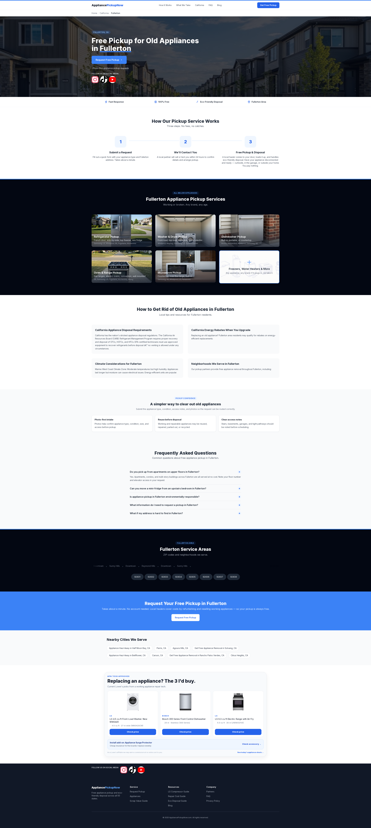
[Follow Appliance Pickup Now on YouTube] (112, 79)
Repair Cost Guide (177, 796)
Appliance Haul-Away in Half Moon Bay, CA (129, 648)
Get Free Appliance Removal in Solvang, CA (216, 648)
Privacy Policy (213, 801)
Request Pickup (137, 791)
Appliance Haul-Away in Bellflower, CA (127, 655)
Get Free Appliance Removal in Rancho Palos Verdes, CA (197, 655)
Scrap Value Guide (139, 801)
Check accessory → (251, 744)
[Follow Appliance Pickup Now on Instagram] (95, 79)
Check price (133, 732)
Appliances (135, 796)
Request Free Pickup (107, 59)
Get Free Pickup (268, 5)
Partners (210, 791)
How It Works (165, 5)
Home (94, 13)
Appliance (107, 5)
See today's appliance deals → (250, 752)
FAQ (211, 5)
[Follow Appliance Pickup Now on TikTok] (103, 79)
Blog (219, 5)
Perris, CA (161, 648)
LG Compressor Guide (178, 791)
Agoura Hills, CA (180, 648)
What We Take (183, 5)
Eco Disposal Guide (177, 801)
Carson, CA (157, 655)
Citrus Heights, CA (239, 655)
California (199, 5)
